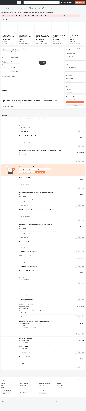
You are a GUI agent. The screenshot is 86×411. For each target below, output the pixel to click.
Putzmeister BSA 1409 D (25, 338)
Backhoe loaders (69, 92)
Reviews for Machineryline (25, 390)
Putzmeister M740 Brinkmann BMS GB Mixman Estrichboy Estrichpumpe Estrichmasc (8, 36)
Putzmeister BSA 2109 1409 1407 (27, 304)
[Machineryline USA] (8, 2)
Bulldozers (68, 86)
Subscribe (41, 172)
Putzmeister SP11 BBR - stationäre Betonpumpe (31, 270)
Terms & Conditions (24, 383)
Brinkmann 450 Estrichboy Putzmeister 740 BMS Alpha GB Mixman (36, 192)
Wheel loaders (69, 75)
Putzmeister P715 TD (24, 356)
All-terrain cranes (69, 78)
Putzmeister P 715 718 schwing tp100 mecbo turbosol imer (34, 321)
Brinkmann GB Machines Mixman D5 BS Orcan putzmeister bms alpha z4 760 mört (40, 150)
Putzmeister (22, 290)
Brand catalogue (23, 392)
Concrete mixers (69, 59)
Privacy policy (23, 385)
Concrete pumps (69, 56)
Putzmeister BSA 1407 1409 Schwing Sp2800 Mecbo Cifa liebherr (43, 36)
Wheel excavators (70, 83)
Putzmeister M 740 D (24, 177)
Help (2, 385)
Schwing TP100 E (74, 35)
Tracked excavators (70, 70)
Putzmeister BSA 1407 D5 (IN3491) (59, 36)
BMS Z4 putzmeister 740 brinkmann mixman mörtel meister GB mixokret (37, 209)
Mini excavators (69, 72)
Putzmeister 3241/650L (25, 241)
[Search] (25, 2)
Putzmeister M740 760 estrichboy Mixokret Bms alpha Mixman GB (25, 36)
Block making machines (71, 61)
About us (3, 383)
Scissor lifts (68, 81)
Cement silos (68, 64)
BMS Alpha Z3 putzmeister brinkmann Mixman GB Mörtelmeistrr (35, 224)
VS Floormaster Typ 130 (25, 256)
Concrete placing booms (71, 67)
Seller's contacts (4, 387)
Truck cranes (68, 89)
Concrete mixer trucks (70, 53)
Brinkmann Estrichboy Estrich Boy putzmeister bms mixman (34, 135)
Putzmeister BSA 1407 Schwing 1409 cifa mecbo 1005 (33, 119)
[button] (79, 131)
